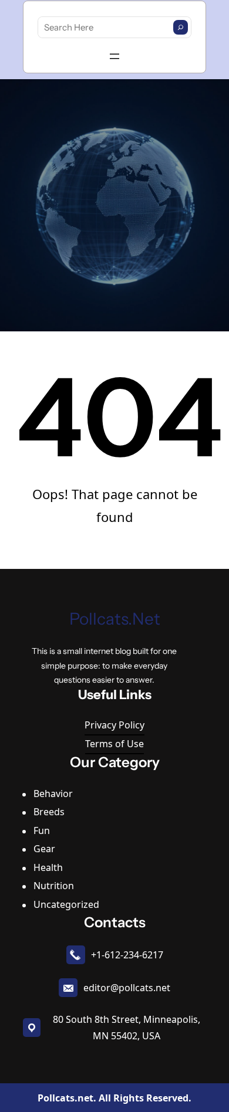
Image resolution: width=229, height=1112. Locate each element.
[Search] (180, 27)
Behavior (53, 793)
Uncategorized (66, 904)
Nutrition (53, 885)
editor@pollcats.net (126, 987)
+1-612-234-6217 (127, 954)
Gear (44, 848)
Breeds (49, 811)
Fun (41, 830)
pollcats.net (114, 619)
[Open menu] (114, 56)
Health (48, 867)
